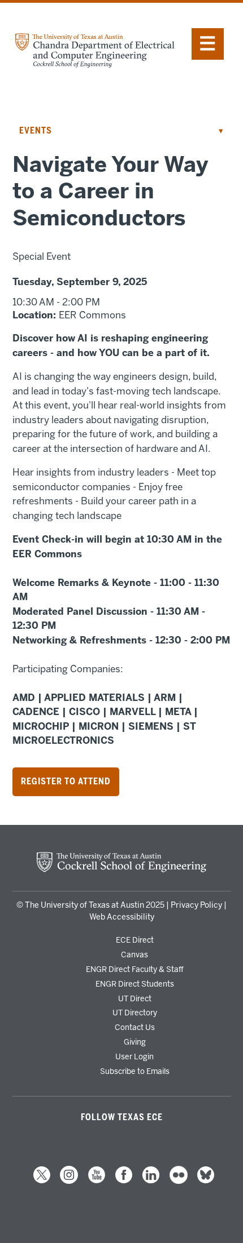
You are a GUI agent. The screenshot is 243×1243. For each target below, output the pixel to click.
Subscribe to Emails (135, 1071)
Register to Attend (66, 781)
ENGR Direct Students (135, 983)
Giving (135, 1041)
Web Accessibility (121, 917)
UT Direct (134, 998)
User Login (134, 1056)
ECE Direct (135, 939)
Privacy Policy (196, 905)
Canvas (134, 954)
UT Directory (134, 1012)
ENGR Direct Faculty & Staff (135, 969)
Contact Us (135, 1027)
